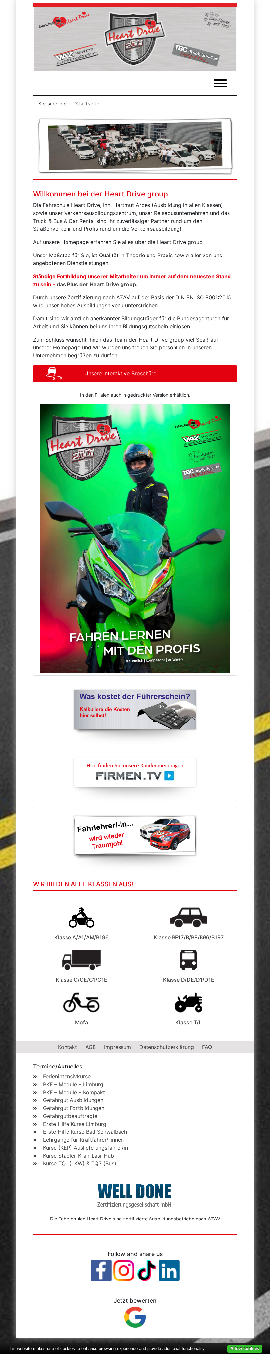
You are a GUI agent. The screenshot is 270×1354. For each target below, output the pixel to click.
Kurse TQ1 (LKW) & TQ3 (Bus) (79, 1163)
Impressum (117, 1047)
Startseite (87, 103)
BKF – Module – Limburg (73, 1084)
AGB (90, 1047)
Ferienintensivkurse (67, 1076)
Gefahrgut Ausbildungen (73, 1100)
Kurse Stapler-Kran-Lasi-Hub (78, 1155)
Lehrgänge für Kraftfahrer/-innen (83, 1139)
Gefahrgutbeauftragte (70, 1116)
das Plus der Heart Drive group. (97, 284)
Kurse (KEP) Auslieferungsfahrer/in (85, 1147)
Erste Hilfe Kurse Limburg (74, 1124)
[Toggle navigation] (220, 83)
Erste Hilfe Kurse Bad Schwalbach (85, 1131)
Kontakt (68, 1047)
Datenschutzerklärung (166, 1047)
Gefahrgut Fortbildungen (73, 1108)
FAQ (207, 1047)
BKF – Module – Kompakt (74, 1092)
